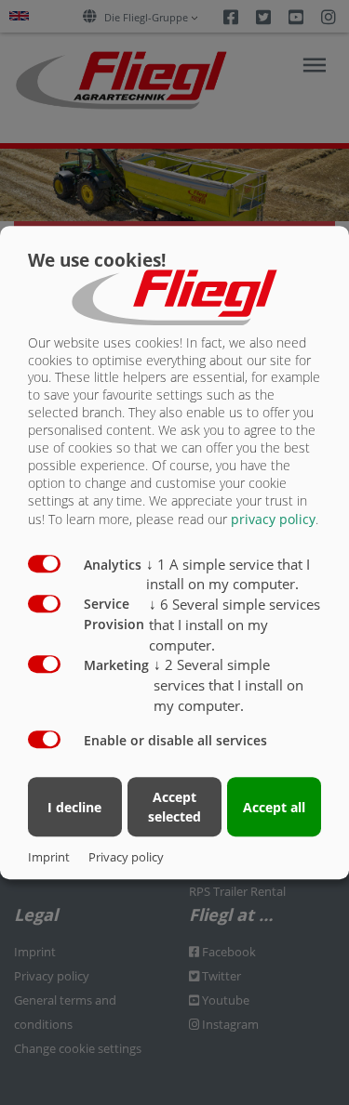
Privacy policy (126, 856)
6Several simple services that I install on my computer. (234, 624)
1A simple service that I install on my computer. (228, 574)
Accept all (274, 807)
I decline (74, 807)
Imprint (49, 856)
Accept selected (174, 807)
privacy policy (273, 519)
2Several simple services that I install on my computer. (228, 686)
